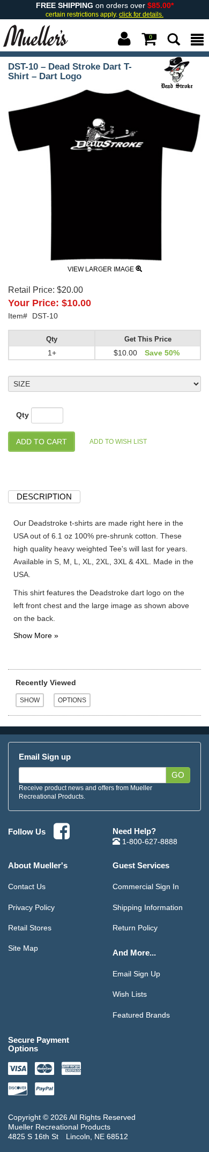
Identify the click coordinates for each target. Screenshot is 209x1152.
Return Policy (135, 927)
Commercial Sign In (146, 886)
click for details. (141, 14)
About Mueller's (38, 865)
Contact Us (27, 886)
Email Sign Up (136, 973)
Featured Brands (141, 1015)
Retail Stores (29, 927)
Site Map (23, 948)
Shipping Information (148, 907)
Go (177, 775)
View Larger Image (102, 269)
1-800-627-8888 (148, 841)
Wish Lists (130, 994)
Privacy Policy (31, 907)
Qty (22, 415)
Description (44, 496)
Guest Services (141, 865)
